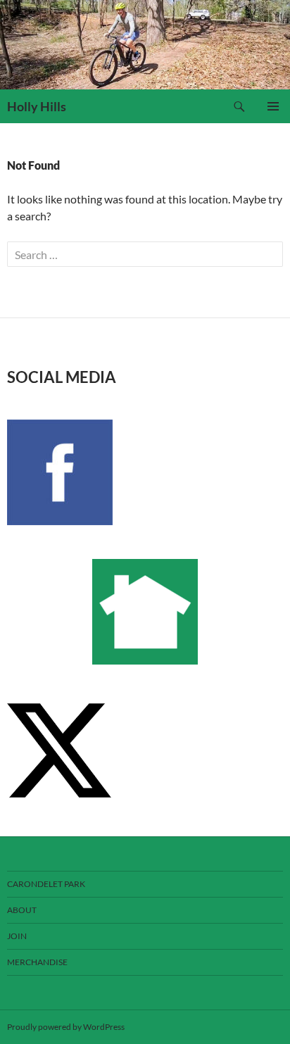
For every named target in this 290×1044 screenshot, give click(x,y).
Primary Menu (273, 106)
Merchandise (37, 962)
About (22, 910)
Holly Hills (36, 106)
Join (17, 936)
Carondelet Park (46, 884)
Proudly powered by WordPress (66, 1026)
